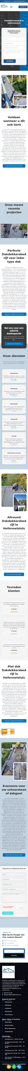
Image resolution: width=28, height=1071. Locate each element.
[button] (11, 7)
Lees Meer (14, 380)
